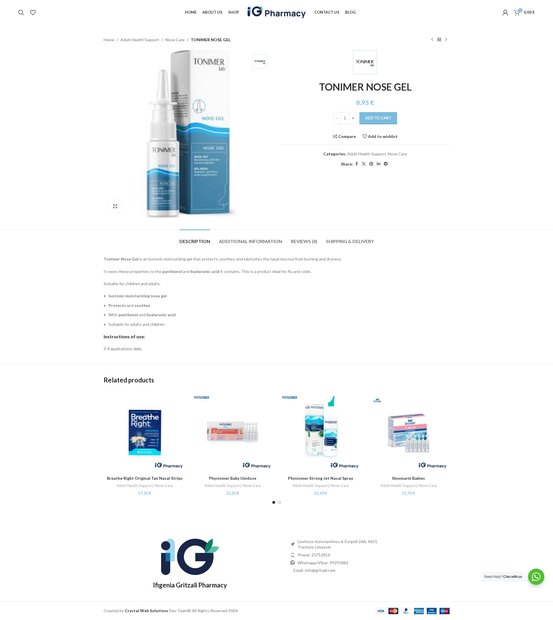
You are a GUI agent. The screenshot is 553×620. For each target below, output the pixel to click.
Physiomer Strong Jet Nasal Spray (320, 478)
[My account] (505, 12)
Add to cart (378, 118)
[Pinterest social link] (371, 164)
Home (109, 39)
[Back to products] (439, 39)
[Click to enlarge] (115, 206)
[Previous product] (432, 39)
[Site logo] (277, 11)
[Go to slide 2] (279, 502)
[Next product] (446, 39)
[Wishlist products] (33, 12)
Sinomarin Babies (408, 478)
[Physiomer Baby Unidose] (233, 432)
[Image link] (190, 556)
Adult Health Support (139, 39)
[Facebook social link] (356, 164)
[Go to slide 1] (273, 502)
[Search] (21, 12)
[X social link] (364, 164)
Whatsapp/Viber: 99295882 (323, 562)
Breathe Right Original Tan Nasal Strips (145, 478)
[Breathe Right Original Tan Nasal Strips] (145, 432)
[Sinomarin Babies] (409, 432)
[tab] (194, 238)
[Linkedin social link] (378, 164)
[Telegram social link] (386, 164)
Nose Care (175, 39)
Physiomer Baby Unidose (232, 478)
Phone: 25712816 (314, 554)
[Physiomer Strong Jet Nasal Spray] (321, 432)
